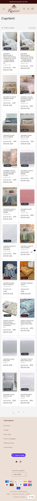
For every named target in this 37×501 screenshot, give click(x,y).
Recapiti (28, 494)
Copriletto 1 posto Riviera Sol (8, 360)
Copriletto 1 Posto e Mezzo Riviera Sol (27, 360)
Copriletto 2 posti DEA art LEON (26, 136)
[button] (4, 9)
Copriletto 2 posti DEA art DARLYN (8, 283)
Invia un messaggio (10, 439)
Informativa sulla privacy (18, 494)
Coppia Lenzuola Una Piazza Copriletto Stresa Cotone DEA (27, 322)
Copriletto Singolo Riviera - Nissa (26, 395)
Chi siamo (7, 426)
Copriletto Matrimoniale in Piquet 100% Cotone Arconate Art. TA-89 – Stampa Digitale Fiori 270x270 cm (27, 57)
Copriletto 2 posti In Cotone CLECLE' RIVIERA (9, 210)
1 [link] (13, 412)
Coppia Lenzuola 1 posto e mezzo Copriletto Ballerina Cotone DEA (9, 323)
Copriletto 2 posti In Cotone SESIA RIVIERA (27, 172)
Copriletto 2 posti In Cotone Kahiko (27, 246)
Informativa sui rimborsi (19, 497)
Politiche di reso (9, 443)
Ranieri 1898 (18, 491)
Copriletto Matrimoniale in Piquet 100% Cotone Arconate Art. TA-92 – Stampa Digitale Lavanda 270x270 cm (9, 58)
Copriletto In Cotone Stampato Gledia (9, 97)
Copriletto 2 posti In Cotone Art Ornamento (9, 247)
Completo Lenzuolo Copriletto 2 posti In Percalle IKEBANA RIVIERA (9, 173)
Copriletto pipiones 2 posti (27, 283)
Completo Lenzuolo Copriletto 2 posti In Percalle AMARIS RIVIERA (27, 99)
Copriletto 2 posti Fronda (26, 209)
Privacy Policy (8, 447)
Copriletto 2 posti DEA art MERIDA (8, 136)
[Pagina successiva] (24, 412)
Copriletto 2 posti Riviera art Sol (8, 395)
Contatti (6, 430)
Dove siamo (7, 434)
